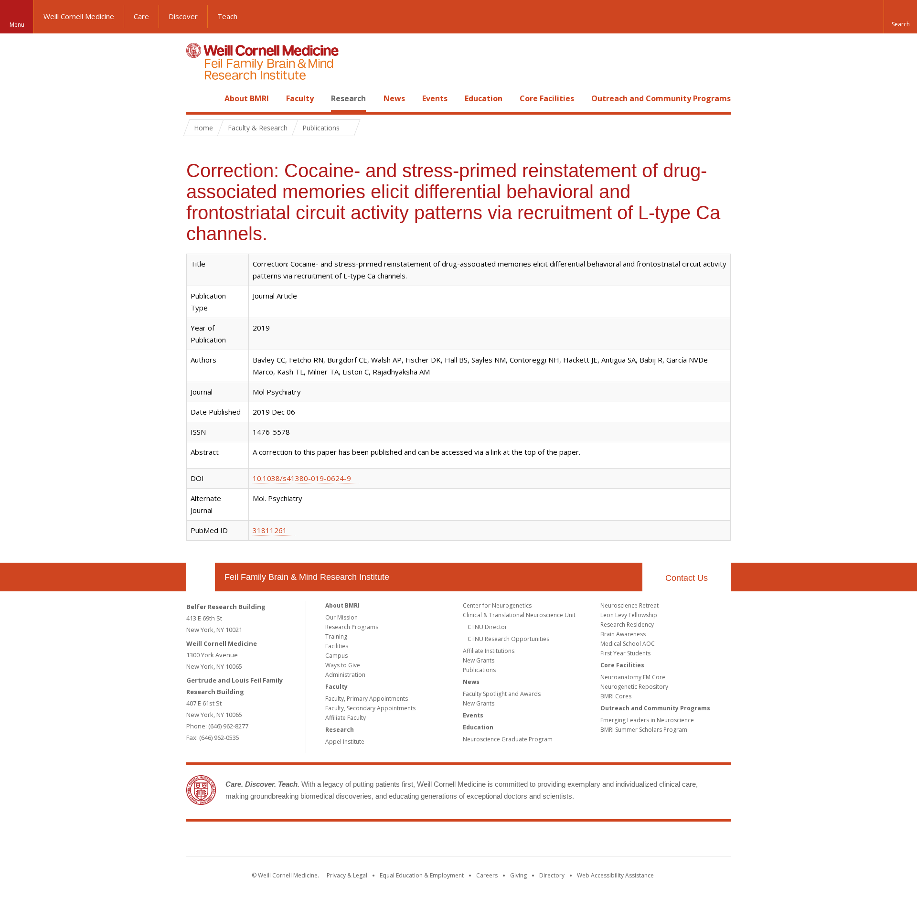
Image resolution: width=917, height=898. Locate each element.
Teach (227, 16)
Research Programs (351, 627)
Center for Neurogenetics (497, 605)
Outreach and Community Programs (661, 98)
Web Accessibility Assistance (615, 875)
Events (435, 98)
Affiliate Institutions (488, 651)
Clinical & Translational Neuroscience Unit (519, 615)
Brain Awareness (623, 634)
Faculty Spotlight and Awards (502, 694)
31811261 (270, 530)
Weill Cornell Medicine (78, 16)
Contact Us (686, 578)
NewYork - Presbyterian (538, 840)
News (394, 98)
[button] (900, 16)
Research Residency (627, 624)
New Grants (478, 660)
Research (348, 98)
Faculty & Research (258, 127)
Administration (345, 675)
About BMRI (246, 98)
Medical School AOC (627, 644)
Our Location (200, 577)
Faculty (300, 98)
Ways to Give (342, 665)
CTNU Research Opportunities (508, 639)
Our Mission (341, 617)
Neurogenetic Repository (634, 687)
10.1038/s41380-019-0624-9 (302, 478)
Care (141, 16)
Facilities (336, 646)
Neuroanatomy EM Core (632, 677)
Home (197, 98)
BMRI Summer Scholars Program (643, 730)
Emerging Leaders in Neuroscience (647, 720)
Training (336, 636)
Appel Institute (344, 742)
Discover (183, 16)
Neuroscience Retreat (629, 605)
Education (483, 98)
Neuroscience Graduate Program (508, 739)
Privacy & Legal (347, 875)
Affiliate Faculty (345, 718)
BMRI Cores (615, 696)
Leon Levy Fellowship (628, 615)
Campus (336, 656)
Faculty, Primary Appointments (366, 699)
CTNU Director (487, 627)
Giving (518, 875)
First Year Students (625, 653)
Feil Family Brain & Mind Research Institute (306, 577)
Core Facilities (547, 98)
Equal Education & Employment (422, 875)
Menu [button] (17, 25)
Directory (552, 875)
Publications (479, 670)
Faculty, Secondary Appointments (370, 708)
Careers (487, 875)
